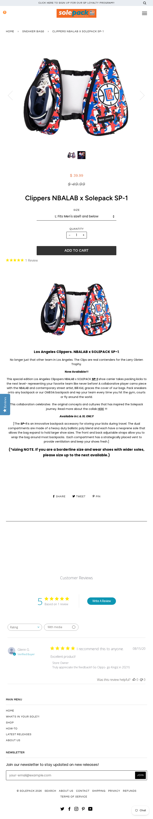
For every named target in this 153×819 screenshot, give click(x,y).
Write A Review (101, 601)
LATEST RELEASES (18, 734)
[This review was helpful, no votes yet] (134, 679)
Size (77, 210)
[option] (76, 95)
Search (50, 791)
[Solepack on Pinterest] (83, 809)
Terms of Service (73, 796)
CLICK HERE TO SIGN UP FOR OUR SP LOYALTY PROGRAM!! (76, 3)
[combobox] (25, 627)
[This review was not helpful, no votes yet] (141, 679)
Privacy (114, 791)
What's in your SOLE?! (22, 716)
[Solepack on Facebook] (69, 809)
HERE (101, 409)
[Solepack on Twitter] (62, 809)
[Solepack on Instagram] (76, 809)
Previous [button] (13, 95)
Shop (10, 722)
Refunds (129, 791)
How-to (12, 728)
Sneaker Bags (33, 31)
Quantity (77, 229)
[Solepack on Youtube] (90, 809)
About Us (13, 740)
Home (10, 31)
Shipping (98, 791)
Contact (82, 791)
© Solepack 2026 (29, 791)
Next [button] (139, 95)
